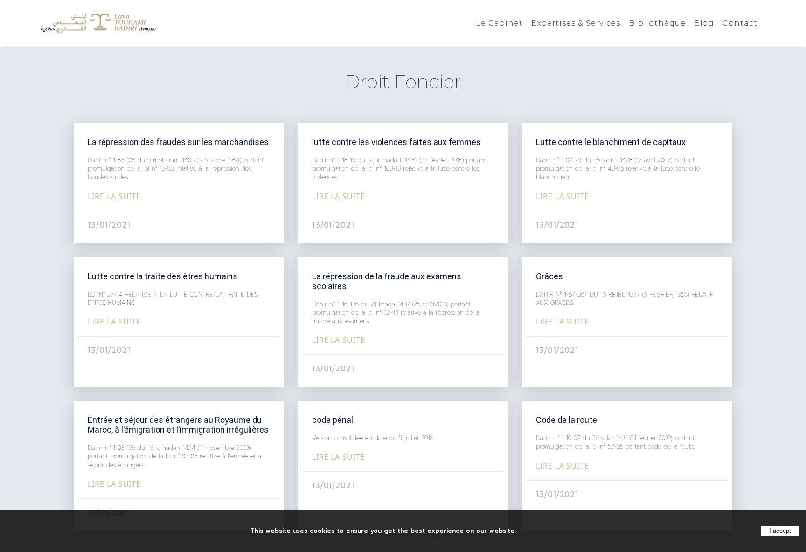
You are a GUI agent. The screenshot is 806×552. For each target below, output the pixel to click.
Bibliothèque (657, 23)
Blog (704, 23)
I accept (780, 530)
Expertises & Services (575, 23)
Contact (740, 23)
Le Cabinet (499, 23)
